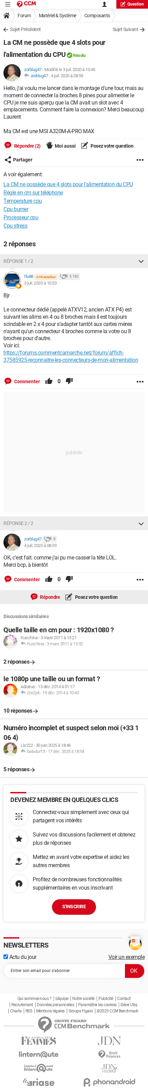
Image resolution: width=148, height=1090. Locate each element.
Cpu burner (15, 209)
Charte (15, 1011)
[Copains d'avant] (38, 1068)
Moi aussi (65, 146)
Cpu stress (15, 225)
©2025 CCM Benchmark (117, 1011)
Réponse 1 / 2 (18, 261)
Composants (97, 15)
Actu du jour (22, 957)
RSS (28, 1011)
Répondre (49, 597)
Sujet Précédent (25, 29)
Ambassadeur (46, 277)
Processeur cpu (20, 217)
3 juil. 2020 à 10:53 (40, 283)
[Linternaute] (38, 1054)
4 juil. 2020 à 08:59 (67, 75)
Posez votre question (112, 146)
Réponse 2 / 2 (18, 523)
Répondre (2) (27, 146)
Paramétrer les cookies (97, 1004)
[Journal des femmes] (38, 1041)
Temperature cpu (22, 201)
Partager (22, 159)
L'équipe (61, 998)
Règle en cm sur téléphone (33, 192)
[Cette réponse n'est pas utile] (69, 381)
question (135, 4)
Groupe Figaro (80, 1011)
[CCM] (26, 4)
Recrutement (22, 1004)
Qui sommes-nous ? (35, 998)
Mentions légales (50, 1011)
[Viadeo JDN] (109, 1068)
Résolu (79, 55)
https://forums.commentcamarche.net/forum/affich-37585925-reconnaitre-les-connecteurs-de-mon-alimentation (70, 356)
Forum (24, 15)
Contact (124, 998)
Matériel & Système (57, 15)
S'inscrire (74, 906)
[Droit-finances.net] (109, 1054)
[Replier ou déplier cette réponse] (141, 261)
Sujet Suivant (125, 29)
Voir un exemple (126, 957)
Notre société (83, 998)
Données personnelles (55, 1004)
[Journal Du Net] (109, 1041)
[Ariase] (38, 1082)
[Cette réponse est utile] (48, 381)
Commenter (26, 381)
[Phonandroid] (109, 1082)
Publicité (105, 998)
